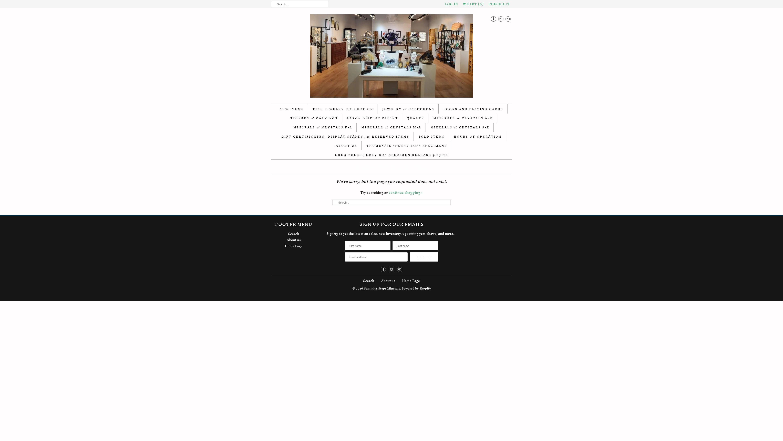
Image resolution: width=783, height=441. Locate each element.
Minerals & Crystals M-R (391, 127)
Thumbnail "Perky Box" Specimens (406, 146)
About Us (346, 146)
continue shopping (405, 192)
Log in (451, 4)
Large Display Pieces (372, 118)
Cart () (475, 4)
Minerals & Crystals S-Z (460, 127)
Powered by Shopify (416, 288)
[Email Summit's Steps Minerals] (508, 18)
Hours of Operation (478, 136)
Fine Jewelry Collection (343, 109)
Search (293, 233)
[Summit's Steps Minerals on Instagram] (500, 18)
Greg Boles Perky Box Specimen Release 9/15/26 (391, 155)
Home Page (294, 246)
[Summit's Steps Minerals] (391, 57)
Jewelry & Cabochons (408, 109)
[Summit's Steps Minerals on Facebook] (493, 18)
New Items (292, 109)
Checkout (499, 4)
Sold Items (432, 136)
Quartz (415, 118)
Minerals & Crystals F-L (322, 127)
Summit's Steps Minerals (382, 288)
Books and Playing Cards (473, 109)
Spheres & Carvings (314, 118)
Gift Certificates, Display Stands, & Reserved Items (345, 136)
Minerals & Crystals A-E (463, 118)
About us (294, 240)
